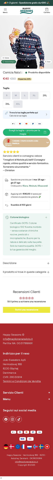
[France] (23, 446)
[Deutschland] (6, 446)
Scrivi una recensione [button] (26, 310)
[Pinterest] (12, 419)
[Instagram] (6, 419)
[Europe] (17, 446)
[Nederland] (29, 446)
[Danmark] (11, 446)
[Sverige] (41, 446)
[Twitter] (19, 419)
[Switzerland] (47, 446)
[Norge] (35, 446)
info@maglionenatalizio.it (18, 339)
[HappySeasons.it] (26, 10)
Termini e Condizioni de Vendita (22, 381)
